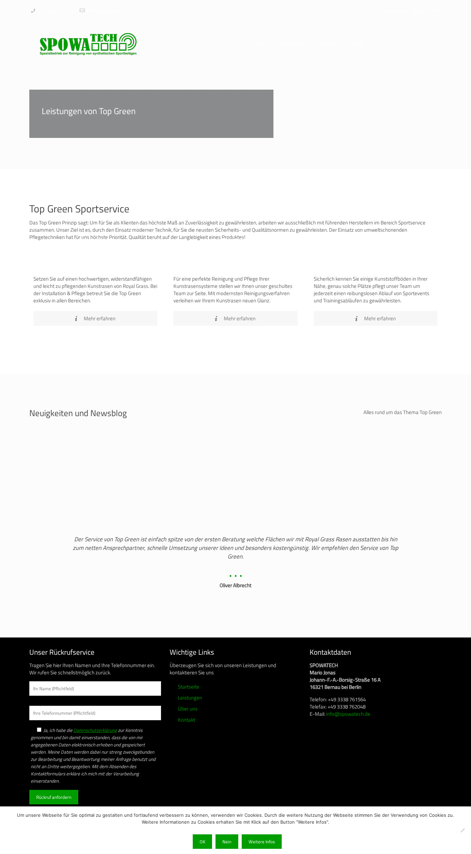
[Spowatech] (88, 43)
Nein (226, 841)
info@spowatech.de (109, 10)
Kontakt (186, 720)
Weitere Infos (262, 841)
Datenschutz (428, 10)
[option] (235, 559)
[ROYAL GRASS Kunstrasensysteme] (95, 267)
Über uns (188, 709)
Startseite (188, 687)
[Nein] (462, 830)
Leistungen (190, 698)
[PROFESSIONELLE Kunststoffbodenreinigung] (376, 267)
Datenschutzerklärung (95, 730)
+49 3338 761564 (56, 10)
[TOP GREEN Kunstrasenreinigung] (235, 267)
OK (202, 841)
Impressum (395, 10)
